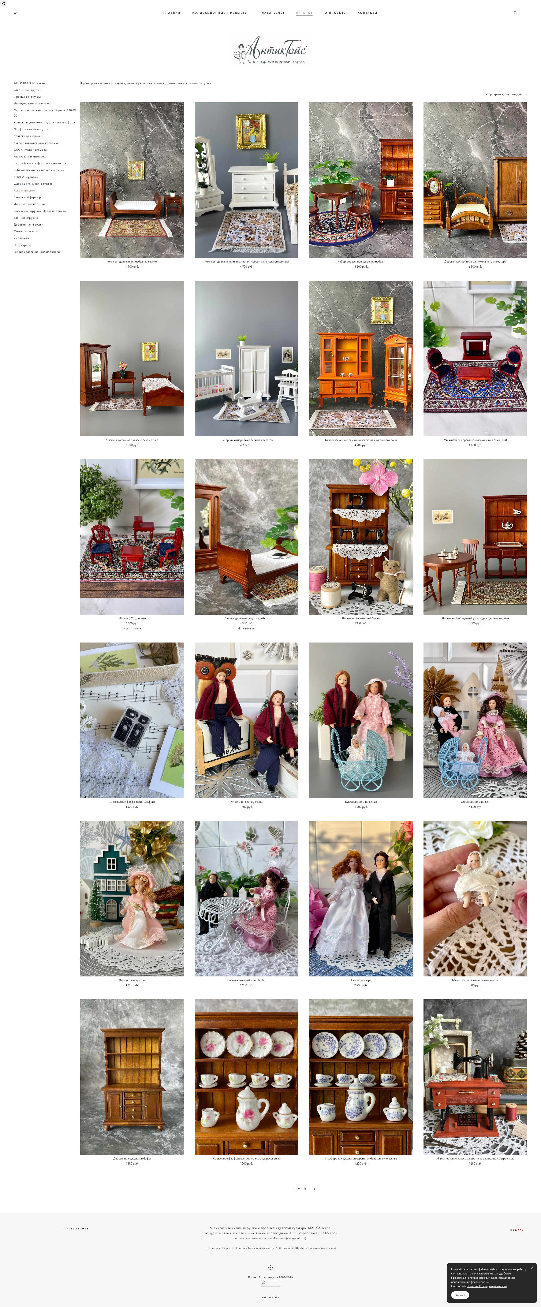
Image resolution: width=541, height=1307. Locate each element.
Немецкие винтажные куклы (33, 103)
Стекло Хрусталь (26, 231)
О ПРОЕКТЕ (335, 12)
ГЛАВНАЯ (172, 12)
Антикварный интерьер (30, 156)
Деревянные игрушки (28, 224)
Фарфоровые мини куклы (31, 129)
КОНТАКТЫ (368, 12)
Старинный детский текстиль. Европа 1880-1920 (45, 113)
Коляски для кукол (27, 136)
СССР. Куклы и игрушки (30, 150)
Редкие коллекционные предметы (37, 252)
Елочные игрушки (26, 218)
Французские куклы (27, 96)
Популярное (22, 245)
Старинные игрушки (27, 90)
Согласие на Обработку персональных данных (308, 1248)
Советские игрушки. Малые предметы (40, 211)
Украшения (21, 238)
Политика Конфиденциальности (254, 1248)
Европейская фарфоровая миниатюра (40, 163)
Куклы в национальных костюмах (36, 143)
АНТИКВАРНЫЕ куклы (29, 83)
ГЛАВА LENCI (272, 12)
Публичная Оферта (218, 1248)
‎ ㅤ (14, 258)
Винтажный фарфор (27, 197)
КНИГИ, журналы (26, 177)
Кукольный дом (24, 190)
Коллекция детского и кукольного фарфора (44, 122)
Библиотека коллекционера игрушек (39, 170)
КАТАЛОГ (304, 12)
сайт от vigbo (270, 1297)
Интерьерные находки (29, 204)
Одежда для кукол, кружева (33, 184)
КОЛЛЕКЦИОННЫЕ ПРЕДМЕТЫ (220, 12)
